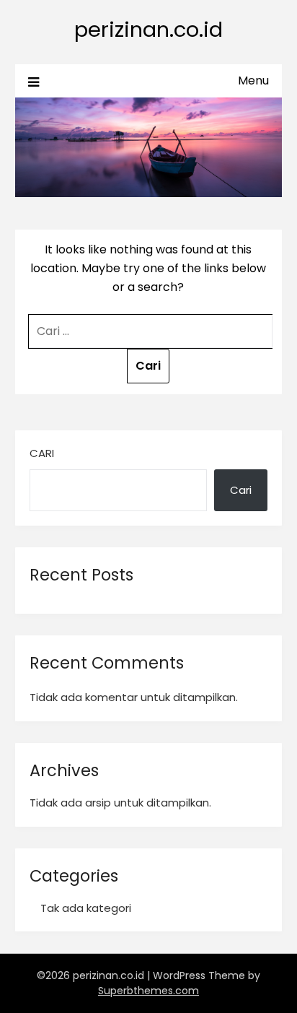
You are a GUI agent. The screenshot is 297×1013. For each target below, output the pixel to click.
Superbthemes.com (148, 990)
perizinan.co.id (148, 29)
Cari (42, 453)
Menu (253, 80)
